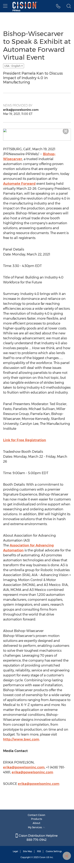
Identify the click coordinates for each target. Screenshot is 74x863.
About (36, 823)
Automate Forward (19, 184)
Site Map (27, 851)
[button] (58, 6)
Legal (15, 851)
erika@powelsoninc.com (24, 767)
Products (36, 818)
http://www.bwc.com (21, 739)
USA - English (12, 65)
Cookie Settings (54, 851)
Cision (42, 857)
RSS (39, 851)
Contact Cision (36, 815)
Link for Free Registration (24, 440)
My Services (35, 827)
